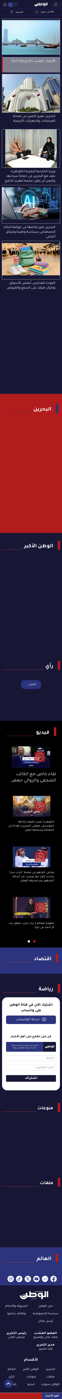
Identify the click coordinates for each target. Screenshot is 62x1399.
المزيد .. (31, 684)
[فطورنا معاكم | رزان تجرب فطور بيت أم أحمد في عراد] (31, 908)
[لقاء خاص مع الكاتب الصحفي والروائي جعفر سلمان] (31, 757)
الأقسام (31, 1360)
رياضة (46, 989)
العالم (44, 1259)
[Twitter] (28, 1279)
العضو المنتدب (45, 1333)
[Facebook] (53, 1279)
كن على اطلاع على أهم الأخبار (31, 1036)
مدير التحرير (46, 1345)
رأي (49, 666)
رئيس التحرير (17, 1333)
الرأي (12, 1377)
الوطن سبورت (50, 1384)
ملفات (46, 1183)
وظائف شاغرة (16, 1313)
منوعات (45, 1108)
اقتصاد (42, 959)
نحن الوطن (45, 1306)
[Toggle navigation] (55, 4)
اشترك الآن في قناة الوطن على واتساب (31, 1008)
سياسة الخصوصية (45, 1313)
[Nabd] (45, 1279)
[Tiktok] (19, 1279)
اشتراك (31, 1078)
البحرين (42, 409)
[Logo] (41, 4)
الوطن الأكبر (38, 546)
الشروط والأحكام (16, 1306)
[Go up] (7, 1385)
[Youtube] (36, 1279)
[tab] (34, 941)
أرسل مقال (45, 1321)
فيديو (42, 733)
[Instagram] (10, 1279)
